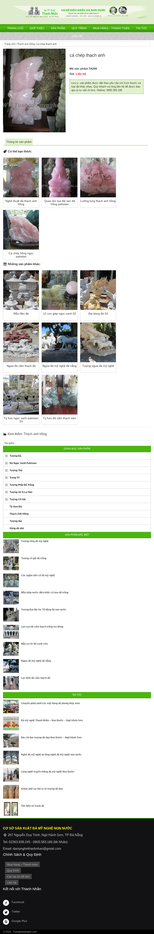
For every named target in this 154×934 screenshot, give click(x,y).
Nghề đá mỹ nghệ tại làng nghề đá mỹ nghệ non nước (51, 754)
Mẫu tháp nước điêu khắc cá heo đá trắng (44, 592)
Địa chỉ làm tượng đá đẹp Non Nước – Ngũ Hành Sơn (51, 737)
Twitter (16, 911)
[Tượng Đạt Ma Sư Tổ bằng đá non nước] (11, 615)
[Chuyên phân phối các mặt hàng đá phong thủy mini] (11, 706)
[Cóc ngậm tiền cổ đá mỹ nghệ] (11, 580)
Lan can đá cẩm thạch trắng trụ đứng (42, 626)
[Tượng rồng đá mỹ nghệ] (11, 546)
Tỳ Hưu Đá (16, 506)
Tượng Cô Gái (18, 499)
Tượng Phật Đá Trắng (22, 484)
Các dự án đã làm (18, 876)
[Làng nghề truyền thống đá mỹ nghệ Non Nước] (11, 775)
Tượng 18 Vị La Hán (21, 492)
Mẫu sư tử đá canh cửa (34, 643)
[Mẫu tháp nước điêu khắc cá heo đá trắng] (11, 597)
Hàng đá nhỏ (17, 528)
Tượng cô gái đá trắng (33, 558)
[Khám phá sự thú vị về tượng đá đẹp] (11, 792)
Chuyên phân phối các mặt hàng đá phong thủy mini (50, 703)
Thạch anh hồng (26, 44)
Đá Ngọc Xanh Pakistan (23, 463)
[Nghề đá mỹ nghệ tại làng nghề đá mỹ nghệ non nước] (11, 758)
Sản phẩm (58, 28)
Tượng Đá (15, 456)
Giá (72, 73)
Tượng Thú (16, 470)
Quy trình (79, 28)
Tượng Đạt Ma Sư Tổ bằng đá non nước (43, 609)
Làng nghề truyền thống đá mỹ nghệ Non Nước (47, 771)
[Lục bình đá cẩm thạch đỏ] (11, 683)
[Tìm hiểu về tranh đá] (11, 809)
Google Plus (19, 921)
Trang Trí (14, 477)
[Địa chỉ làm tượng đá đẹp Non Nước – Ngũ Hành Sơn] (11, 740)
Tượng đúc (16, 521)
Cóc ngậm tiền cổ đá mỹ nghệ (38, 575)
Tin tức (141, 28)
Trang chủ (15, 28)
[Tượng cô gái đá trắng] (11, 563)
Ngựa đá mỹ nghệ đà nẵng (36, 660)
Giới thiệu (37, 28)
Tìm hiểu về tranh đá (32, 805)
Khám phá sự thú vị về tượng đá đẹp (42, 788)
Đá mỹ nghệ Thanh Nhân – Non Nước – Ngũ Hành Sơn (52, 720)
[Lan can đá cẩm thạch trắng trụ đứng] (11, 632)
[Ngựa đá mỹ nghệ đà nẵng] (11, 666)
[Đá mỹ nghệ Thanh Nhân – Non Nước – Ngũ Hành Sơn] (11, 723)
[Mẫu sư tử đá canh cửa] (11, 649)
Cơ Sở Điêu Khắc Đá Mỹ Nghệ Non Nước (77, 12)
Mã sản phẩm (79, 68)
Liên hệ (77, 36)
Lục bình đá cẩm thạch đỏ (35, 678)
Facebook (18, 902)
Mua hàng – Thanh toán (111, 28)
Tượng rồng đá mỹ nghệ (35, 541)
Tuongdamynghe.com (25, 931)
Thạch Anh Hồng (19, 513)
